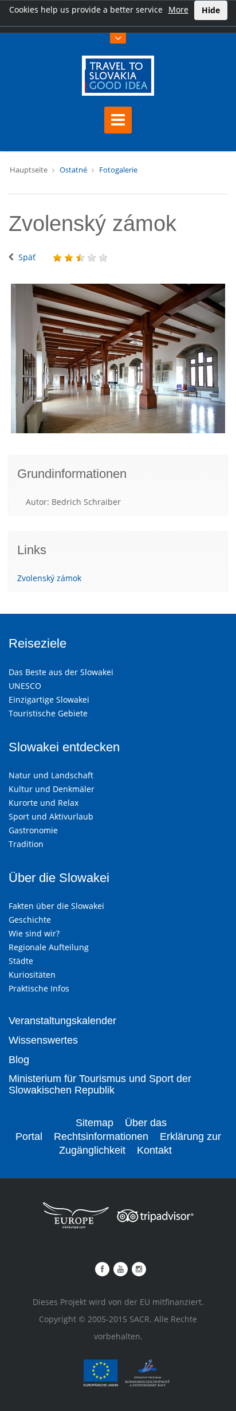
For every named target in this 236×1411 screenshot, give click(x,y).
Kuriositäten (32, 974)
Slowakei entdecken (64, 747)
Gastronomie (33, 830)
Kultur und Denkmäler (52, 788)
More (178, 9)
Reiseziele (37, 643)
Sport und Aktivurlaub (51, 816)
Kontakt (154, 1150)
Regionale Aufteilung (49, 947)
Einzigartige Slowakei (49, 699)
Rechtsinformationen (101, 1136)
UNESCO (25, 685)
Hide (211, 10)
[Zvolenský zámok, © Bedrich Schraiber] (118, 358)
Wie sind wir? (34, 933)
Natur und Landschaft (51, 775)
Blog (19, 1059)
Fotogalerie (118, 169)
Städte (21, 960)
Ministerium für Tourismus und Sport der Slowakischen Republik (100, 1084)
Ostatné (73, 169)
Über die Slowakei (59, 878)
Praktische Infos (39, 988)
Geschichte (30, 919)
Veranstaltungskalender (62, 1020)
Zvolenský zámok (49, 578)
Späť (27, 257)
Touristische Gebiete (48, 713)
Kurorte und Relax (43, 802)
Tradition (26, 843)
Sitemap (94, 1122)
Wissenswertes (43, 1040)
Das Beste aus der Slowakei (61, 672)
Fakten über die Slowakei (56, 905)
